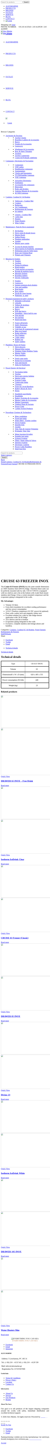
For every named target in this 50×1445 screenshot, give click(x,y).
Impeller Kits (19, 425)
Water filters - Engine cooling (25, 421)
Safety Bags (19, 307)
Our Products (10, 1398)
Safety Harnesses (21, 325)
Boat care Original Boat (23, 253)
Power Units (19, 406)
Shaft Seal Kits (20, 449)
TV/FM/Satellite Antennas (24, 175)
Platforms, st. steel (21, 295)
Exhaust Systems (21, 438)
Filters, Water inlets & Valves (25, 440)
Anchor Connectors (22, 156)
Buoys (17, 142)
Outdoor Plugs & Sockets (24, 404)
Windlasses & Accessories (24, 149)
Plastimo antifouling (22, 239)
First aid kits (19, 315)
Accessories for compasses (24, 185)
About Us (9, 1393)
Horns (17, 391)
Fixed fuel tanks (21, 418)
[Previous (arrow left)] (2, 1423)
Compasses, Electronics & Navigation (19, 161)
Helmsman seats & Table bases (26, 251)
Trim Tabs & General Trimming (26, 429)
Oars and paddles (21, 287)
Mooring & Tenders (13, 259)
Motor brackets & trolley (24, 434)
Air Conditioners (21, 207)
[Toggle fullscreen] (6, 1421)
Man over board (21, 331)
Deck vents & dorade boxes (25, 233)
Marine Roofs (20, 235)
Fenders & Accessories (23, 144)
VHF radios (19, 167)
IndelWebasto (6, 634)
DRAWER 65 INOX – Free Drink (17, 781)
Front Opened (12, 464)
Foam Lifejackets (21, 323)
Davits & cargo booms (23, 293)
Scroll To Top (6, 1425)
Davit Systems (20, 423)
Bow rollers (19, 291)
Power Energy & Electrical (15, 368)
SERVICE (9, 15)
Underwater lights (21, 382)
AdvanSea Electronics (23, 181)
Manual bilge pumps (22, 349)
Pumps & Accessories (23, 361)
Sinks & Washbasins (22, 365)
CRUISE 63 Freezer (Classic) (14, 938)
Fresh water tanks (21, 358)
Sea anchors (19, 317)
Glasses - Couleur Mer (23, 215)
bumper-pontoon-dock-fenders (26, 285)
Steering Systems (21, 443)
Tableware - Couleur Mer (24, 201)
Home (3, 462)
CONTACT (10, 19)
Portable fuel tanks (21, 436)
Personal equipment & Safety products (20, 299)
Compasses (19, 165)
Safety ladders (20, 342)
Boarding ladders (21, 276)
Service (8, 1395)
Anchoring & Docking (14, 136)
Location (9, 1382)
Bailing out (19, 339)
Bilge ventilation (21, 416)
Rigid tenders (20, 267)
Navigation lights (21, 372)
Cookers (18, 203)
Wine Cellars (19, 223)
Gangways (19, 146)
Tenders (18, 261)
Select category (6, 455)
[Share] (4, 1421)
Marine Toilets (20, 353)
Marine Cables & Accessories (26, 400)
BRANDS (9, 10)
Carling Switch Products (24, 409)
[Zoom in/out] (9, 1421)
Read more (5, 785)
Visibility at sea (20, 327)
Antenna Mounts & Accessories (26, 191)
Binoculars (19, 187)
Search (26, 2)
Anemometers (20, 171)
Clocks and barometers (23, 173)
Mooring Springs (21, 273)
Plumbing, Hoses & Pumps (15, 345)
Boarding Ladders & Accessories (27, 140)
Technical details (12, 648)
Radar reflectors (21, 333)
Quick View (5, 776)
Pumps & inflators (21, 265)
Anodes (18, 241)
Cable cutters (19, 337)
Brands (8, 1400)
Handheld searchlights (23, 394)
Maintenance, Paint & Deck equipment (20, 227)
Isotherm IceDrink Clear (12, 859)
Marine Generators (22, 402)
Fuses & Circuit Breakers (24, 387)
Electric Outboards (22, 278)
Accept (3, 1443)
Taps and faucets (21, 363)
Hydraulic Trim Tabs (22, 431)
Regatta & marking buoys (24, 271)
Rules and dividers (21, 189)
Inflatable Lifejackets (22, 301)
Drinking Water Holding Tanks (26, 351)
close (13, 25)
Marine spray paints (22, 243)
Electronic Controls (22, 445)
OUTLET (9, 12)
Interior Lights (20, 378)
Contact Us (10, 1384)
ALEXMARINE (12, 6)
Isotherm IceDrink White (13, 1173)
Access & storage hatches (24, 247)
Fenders (18, 281)
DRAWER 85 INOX (10, 1016)
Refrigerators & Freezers (24, 209)
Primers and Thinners (23, 255)
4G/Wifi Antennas (21, 193)
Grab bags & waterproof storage (26, 329)
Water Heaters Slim (10, 1330)
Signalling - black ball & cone (26, 313)
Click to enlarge (7, 575)
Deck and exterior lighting (24, 376)
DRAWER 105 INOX (11, 1251)
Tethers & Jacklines (22, 305)
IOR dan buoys (20, 311)
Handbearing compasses (24, 169)
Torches (18, 374)
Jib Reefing (19, 231)
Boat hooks (19, 289)
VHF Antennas (20, 177)
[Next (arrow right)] (4, 1423)
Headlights (19, 396)
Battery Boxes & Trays (23, 389)
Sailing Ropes (20, 237)
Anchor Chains (20, 138)
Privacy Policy (11, 1380)
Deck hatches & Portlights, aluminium (29, 249)
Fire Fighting (19, 335)
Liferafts (18, 303)
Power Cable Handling (23, 447)
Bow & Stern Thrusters (23, 151)
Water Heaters (20, 221)
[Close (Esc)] (2, 1421)
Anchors (18, 153)
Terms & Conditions (13, 1378)
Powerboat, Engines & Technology (18, 412)
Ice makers (19, 211)
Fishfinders (19, 183)
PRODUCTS (11, 8)
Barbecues (19, 205)
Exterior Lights (20, 380)
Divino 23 (5, 1095)
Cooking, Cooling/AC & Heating (18, 197)
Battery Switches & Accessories (26, 398)
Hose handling (20, 355)
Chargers (18, 384)
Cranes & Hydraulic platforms (26, 158)
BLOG (8, 17)
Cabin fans (19, 217)
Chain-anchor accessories (24, 269)
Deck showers (20, 347)
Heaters (17, 219)
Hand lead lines (20, 320)
